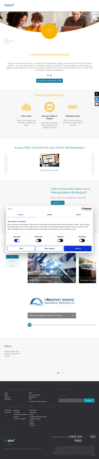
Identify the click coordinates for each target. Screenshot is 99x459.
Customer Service (35, 419)
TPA (30, 399)
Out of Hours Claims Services (37, 401)
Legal (6, 393)
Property (7, 397)
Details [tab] (49, 214)
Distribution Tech (22, 389)
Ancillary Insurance (10, 389)
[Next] (91, 67)
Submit (89, 400)
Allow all (78, 248)
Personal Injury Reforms (21, 414)
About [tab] (78, 214)
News (31, 407)
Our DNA (16, 412)
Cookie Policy (38, 448)
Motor (6, 395)
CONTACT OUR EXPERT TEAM (49, 81)
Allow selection (49, 248)
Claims (31, 414)
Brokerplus (33, 412)
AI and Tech (33, 410)
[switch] (38, 240)
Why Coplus (17, 407)
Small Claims (32, 397)
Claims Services (33, 389)
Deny (21, 248)
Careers (50, 407)
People (32, 423)
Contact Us (8, 430)
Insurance (7, 412)
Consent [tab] (20, 214)
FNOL (30, 393)
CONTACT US (57, 203)
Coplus (67, 389)
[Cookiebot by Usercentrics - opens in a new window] (83, 209)
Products (32, 425)
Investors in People (19, 419)
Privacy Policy (29, 448)
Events (32, 421)
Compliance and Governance (38, 416)
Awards (16, 416)
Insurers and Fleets (34, 395)
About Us (16, 410)
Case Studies (8, 407)
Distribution (8, 399)
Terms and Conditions (19, 448)
